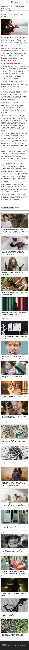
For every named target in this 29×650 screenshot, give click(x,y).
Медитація (14, 202)
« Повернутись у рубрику (7, 207)
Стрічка (17, 207)
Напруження (21, 202)
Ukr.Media (4, 45)
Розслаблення (8, 202)
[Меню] (27, 2)
